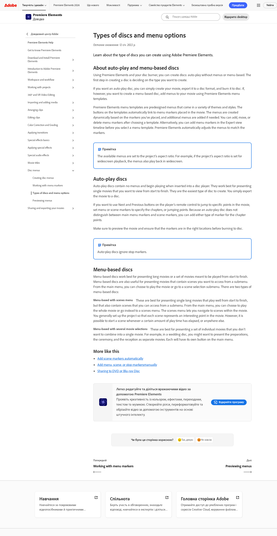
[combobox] (190, 17)
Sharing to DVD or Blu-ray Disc (118, 371)
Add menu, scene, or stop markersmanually (127, 365)
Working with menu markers (48, 185)
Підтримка (133, 5)
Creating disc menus (43, 178)
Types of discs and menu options (51, 193)
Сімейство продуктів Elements (165, 5)
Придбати (238, 5)
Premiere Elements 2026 (67, 5)
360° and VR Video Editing (41, 94)
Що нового (93, 5)
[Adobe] (10, 5)
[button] (259, 5)
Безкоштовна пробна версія (207, 5)
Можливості (113, 5)
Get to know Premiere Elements (44, 50)
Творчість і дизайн (33, 5)
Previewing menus (42, 200)
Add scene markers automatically (120, 358)
